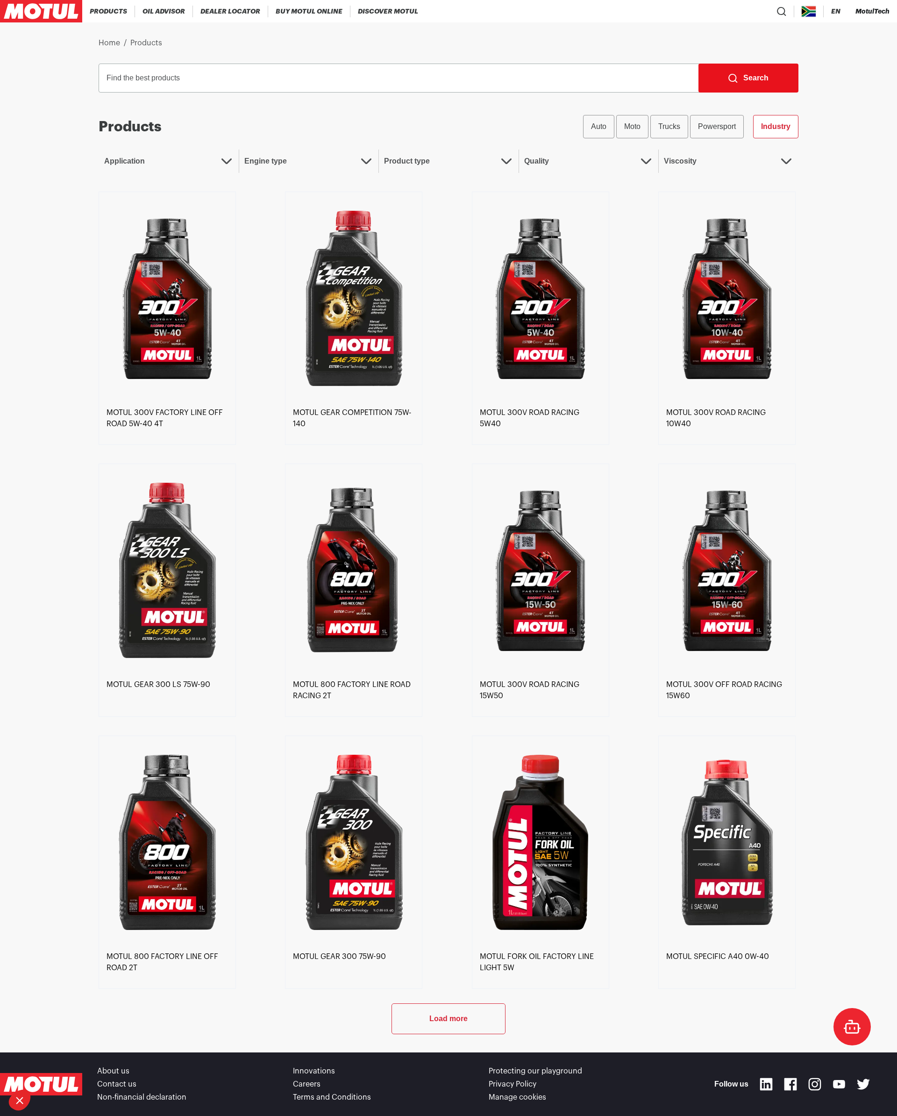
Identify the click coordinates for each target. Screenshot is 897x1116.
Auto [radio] (598, 126)
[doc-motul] (852, 1026)
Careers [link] (306, 1084)
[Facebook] (790, 1084)
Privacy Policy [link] (512, 1084)
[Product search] (781, 11)
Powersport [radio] (717, 126)
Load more (448, 1019)
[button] (19, 1100)
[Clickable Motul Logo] (41, 11)
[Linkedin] (766, 1084)
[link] (309, 11)
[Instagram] (814, 1084)
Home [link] (109, 43)
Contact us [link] (116, 1084)
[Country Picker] (809, 11)
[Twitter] (863, 1084)
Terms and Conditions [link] (332, 1097)
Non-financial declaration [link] (141, 1097)
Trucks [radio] (669, 126)
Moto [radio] (632, 126)
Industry (775, 126)
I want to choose (58, 1069)
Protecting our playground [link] (535, 1071)
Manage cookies (517, 1097)
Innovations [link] (314, 1071)
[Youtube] (839, 1084)
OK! (156, 1069)
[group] (690, 126)
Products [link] (146, 43)
